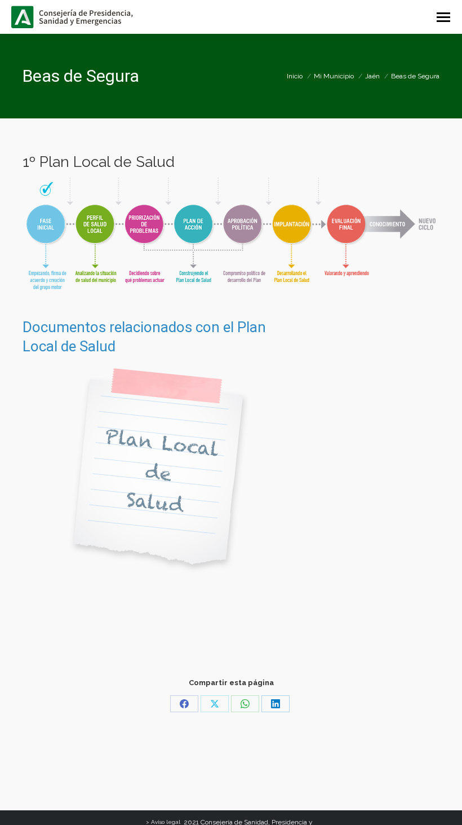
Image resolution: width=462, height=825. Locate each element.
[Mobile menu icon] (443, 17)
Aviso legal (165, 822)
